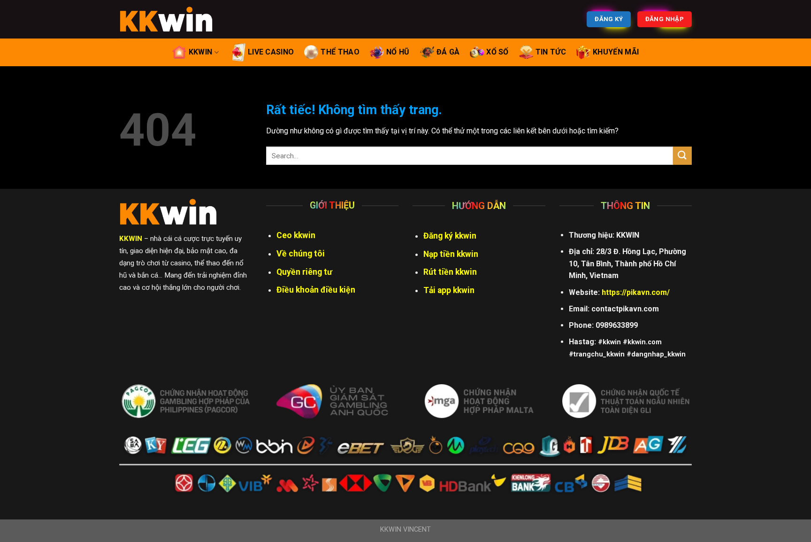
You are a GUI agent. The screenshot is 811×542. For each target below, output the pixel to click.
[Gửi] (682, 156)
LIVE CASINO (271, 51)
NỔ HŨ (398, 51)
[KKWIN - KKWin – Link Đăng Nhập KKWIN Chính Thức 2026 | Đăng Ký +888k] (166, 19)
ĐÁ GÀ (448, 51)
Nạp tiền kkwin (450, 254)
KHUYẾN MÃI (616, 51)
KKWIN (201, 51)
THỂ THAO (340, 51)
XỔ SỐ (497, 51)
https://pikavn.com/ (636, 292)
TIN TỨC (551, 51)
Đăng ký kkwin (449, 235)
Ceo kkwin (295, 235)
